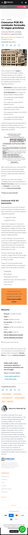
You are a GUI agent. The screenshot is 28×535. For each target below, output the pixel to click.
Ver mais (13, 505)
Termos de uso (4, 491)
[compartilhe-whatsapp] (2, 45)
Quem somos (4, 479)
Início (2, 19)
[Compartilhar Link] (19, 45)
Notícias (9, 19)
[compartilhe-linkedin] (10, 45)
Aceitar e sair (14, 531)
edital (18, 71)
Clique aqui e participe (14, 188)
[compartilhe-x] (14, 45)
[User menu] (22, 2)
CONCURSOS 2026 (10, 379)
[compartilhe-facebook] (6, 45)
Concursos (3, 485)
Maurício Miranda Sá (9, 37)
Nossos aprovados (5, 476)
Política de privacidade (6, 488)
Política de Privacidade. (14, 528)
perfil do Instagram (19, 355)
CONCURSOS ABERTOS (12, 376)
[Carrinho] (25, 2)
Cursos (2, 482)
